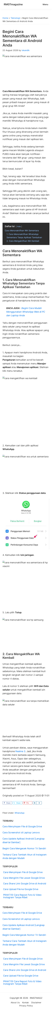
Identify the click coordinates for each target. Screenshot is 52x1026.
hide (19, 226)
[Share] (34, 802)
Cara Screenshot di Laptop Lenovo (21, 832)
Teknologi (15, 18)
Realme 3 (20, 751)
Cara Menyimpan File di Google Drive (22, 826)
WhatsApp (19, 813)
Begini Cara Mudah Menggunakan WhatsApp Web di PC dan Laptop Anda (25, 312)
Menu (45, 4)
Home (5, 18)
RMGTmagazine (13, 4)
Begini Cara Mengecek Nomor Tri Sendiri (24, 848)
